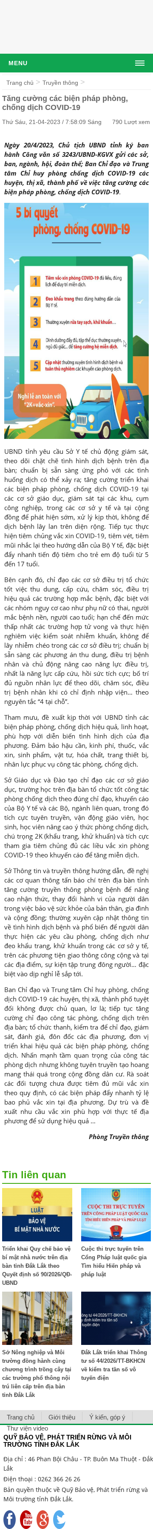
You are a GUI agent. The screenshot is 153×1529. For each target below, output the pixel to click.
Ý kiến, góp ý (107, 1417)
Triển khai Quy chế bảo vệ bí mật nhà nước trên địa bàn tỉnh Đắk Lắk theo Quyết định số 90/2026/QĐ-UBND (37, 1266)
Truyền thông (60, 82)
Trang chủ (20, 82)
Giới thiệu (61, 1417)
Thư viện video (27, 1428)
